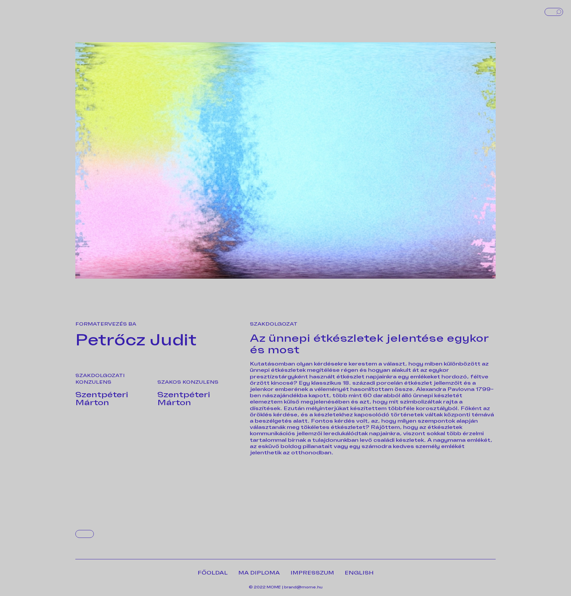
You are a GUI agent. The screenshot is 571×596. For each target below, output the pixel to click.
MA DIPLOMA (259, 573)
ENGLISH (359, 573)
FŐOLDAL (213, 573)
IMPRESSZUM (312, 573)
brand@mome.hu (303, 587)
